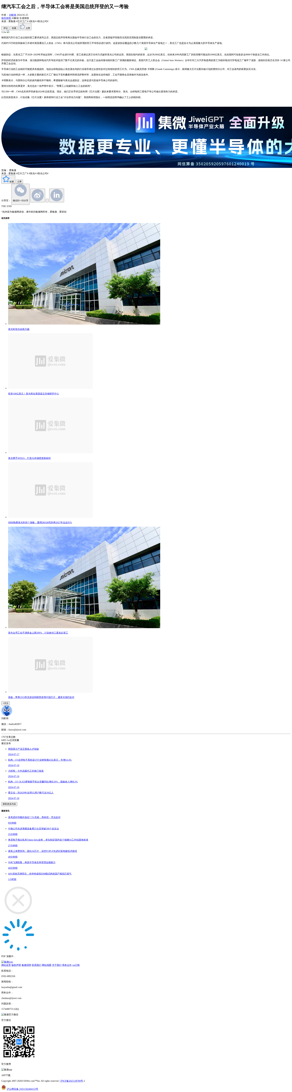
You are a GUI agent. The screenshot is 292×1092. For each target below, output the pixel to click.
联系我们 (36, 965)
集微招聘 (26, 965)
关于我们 (57, 965)
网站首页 (6, 965)
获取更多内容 (9, 804)
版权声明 (16, 965)
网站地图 (46, 965)
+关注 (5, 703)
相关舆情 (6, 18)
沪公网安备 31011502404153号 (22, 1089)
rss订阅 (76, 965)
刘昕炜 (12, 15)
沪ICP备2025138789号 (71, 1081)
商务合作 (67, 965)
